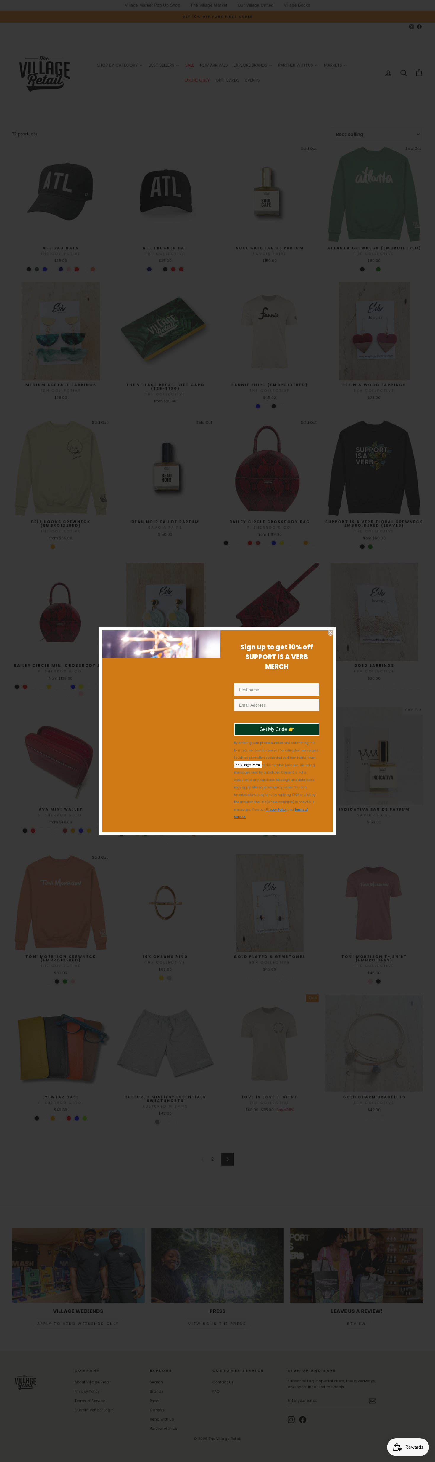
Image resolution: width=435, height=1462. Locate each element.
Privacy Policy (276, 816)
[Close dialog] (331, 626)
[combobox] (243, 717)
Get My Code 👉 (277, 735)
